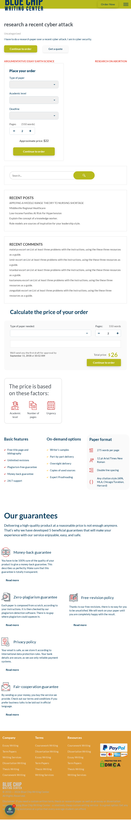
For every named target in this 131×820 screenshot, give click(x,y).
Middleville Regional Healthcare (27, 208)
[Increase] (117, 333)
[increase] (30, 131)
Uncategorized (12, 33)
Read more (12, 580)
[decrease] (14, 131)
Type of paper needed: (22, 326)
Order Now (108, 4)
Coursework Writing (14, 774)
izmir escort (16, 259)
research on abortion (111, 61)
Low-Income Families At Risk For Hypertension (35, 213)
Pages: (99, 326)
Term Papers (10, 751)
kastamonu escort (19, 280)
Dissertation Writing (14, 763)
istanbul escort (17, 269)
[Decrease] (99, 333)
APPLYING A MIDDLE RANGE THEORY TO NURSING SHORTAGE (46, 202)
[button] (10, 810)
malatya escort (17, 249)
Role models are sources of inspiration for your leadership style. (44, 223)
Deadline (14, 108)
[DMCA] (110, 763)
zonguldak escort (18, 290)
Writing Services (12, 757)
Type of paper (17, 77)
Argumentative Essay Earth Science (29, 61)
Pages (12, 124)
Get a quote (55, 48)
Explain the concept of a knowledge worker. (33, 218)
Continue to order (21, 48)
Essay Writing (10, 745)
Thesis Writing (11, 769)
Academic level (17, 93)
